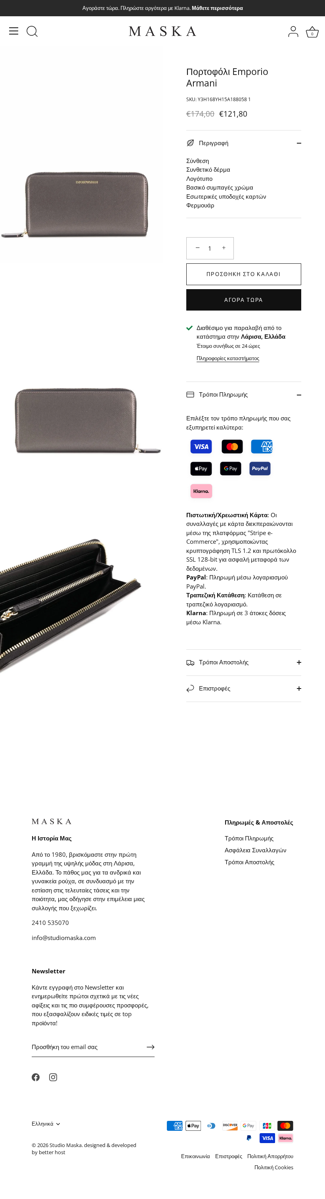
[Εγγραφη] (151, 1047)
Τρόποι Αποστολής (223, 662)
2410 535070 (50, 923)
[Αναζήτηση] (32, 32)
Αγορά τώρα (243, 299)
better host (52, 1152)
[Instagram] (53, 1076)
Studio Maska (66, 1145)
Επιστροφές (213, 688)
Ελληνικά (43, 1124)
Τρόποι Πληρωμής (222, 394)
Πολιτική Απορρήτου (270, 1156)
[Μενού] (14, 31)
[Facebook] (36, 1076)
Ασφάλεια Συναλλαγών (256, 850)
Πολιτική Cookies (273, 1167)
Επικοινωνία (195, 1156)
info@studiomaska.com (64, 938)
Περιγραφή (212, 143)
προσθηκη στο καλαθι (243, 274)
